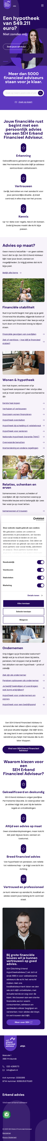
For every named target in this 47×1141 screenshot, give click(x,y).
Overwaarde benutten (14, 442)
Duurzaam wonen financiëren (17, 414)
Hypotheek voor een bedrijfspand (19, 704)
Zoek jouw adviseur (16, 46)
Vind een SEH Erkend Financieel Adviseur (23, 749)
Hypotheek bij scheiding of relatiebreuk (22, 425)
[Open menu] (42, 5)
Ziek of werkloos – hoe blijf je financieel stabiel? (21, 341)
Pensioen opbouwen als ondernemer (21, 680)
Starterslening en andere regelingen (20, 448)
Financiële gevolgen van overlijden (19, 334)
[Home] (10, 5)
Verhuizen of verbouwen (14, 408)
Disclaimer (7, 1133)
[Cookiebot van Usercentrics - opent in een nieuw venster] (33, 519)
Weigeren (23, 620)
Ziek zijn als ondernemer (14, 675)
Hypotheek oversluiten (14, 420)
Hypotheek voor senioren (15, 431)
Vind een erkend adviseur (15, 1102)
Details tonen (33, 595)
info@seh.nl (12, 1070)
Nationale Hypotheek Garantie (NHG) (21, 436)
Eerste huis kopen (11, 403)
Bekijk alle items (10, 272)
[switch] (40, 570)
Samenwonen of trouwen (15, 511)
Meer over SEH (22, 1022)
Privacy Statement (9, 1137)
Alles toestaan (23, 603)
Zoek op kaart (25, 102)
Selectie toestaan (23, 611)
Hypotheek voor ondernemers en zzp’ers (19, 697)
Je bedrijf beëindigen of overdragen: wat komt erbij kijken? (20, 688)
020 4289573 (13, 1066)
